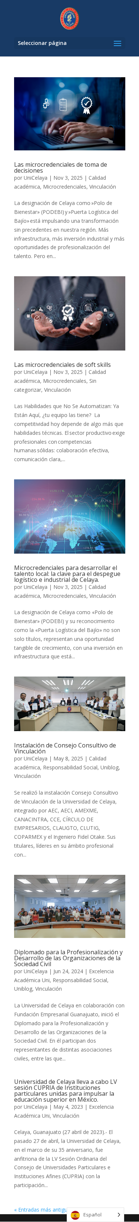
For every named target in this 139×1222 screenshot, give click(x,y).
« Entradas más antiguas (43, 1209)
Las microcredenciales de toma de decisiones (60, 167)
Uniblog (109, 767)
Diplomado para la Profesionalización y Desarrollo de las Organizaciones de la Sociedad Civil (68, 958)
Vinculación (102, 186)
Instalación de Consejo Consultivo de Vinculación (65, 748)
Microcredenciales (64, 186)
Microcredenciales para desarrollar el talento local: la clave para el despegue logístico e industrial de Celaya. (67, 574)
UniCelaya (35, 177)
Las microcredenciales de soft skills (62, 365)
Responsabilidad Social (70, 767)
